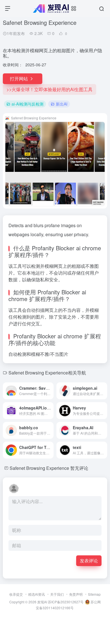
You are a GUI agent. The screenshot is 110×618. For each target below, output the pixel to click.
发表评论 (89, 560)
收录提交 (16, 594)
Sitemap (94, 594)
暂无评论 (79, 468)
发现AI (42, 601)
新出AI (61, 104)
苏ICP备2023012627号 (65, 601)
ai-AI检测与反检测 (27, 104)
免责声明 (76, 594)
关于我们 (57, 594)
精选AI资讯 (36, 594)
